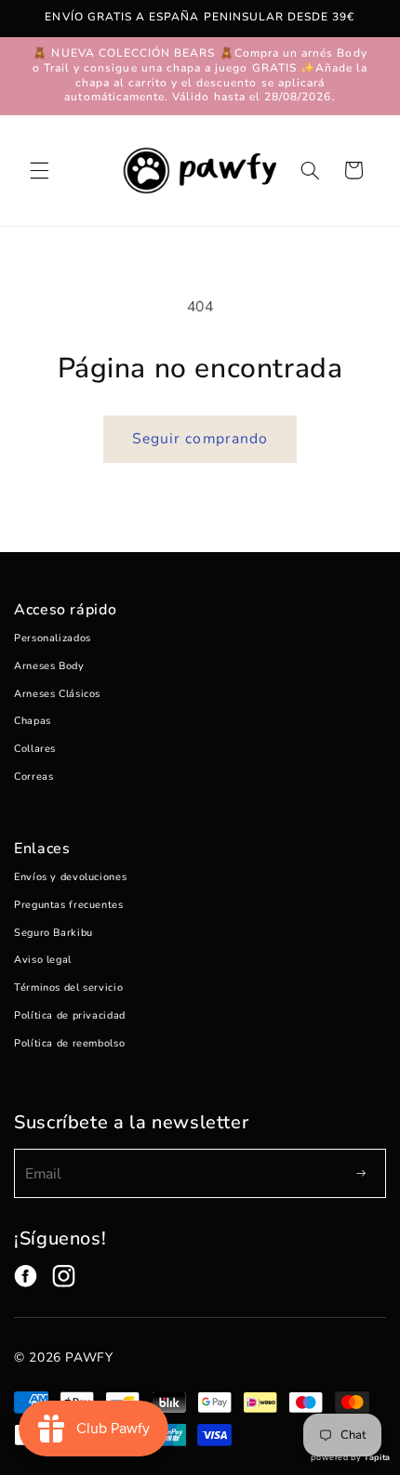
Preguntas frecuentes (69, 905)
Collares (35, 749)
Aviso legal (43, 960)
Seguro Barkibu (53, 933)
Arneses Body (49, 666)
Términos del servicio (68, 987)
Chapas (32, 721)
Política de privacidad (70, 1015)
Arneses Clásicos (57, 694)
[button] (39, 170)
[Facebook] (25, 1276)
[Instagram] (63, 1276)
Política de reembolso (69, 1043)
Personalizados (52, 638)
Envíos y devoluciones (70, 877)
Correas (33, 776)
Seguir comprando (200, 438)
